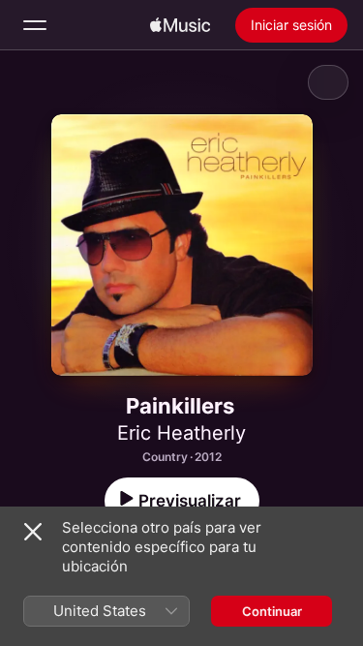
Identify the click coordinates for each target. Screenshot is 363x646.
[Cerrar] (33, 531)
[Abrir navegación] (35, 25)
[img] (180, 25)
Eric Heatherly (181, 433)
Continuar (272, 611)
